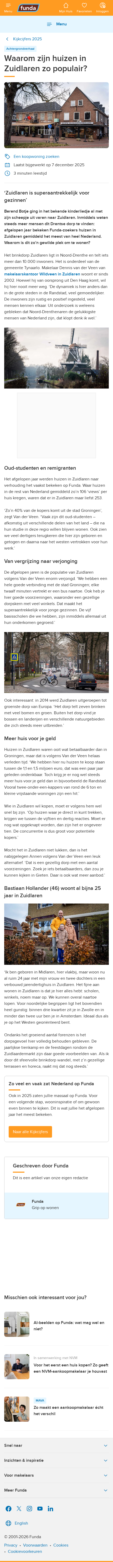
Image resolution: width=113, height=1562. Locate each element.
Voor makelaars (19, 1475)
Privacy (10, 1545)
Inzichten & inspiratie (24, 1460)
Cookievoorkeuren (25, 1551)
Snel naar (13, 1445)
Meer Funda (15, 1490)
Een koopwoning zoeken (36, 156)
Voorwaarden (35, 1545)
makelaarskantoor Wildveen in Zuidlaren (42, 274)
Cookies (60, 1545)
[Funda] (36, 8)
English (21, 1523)
